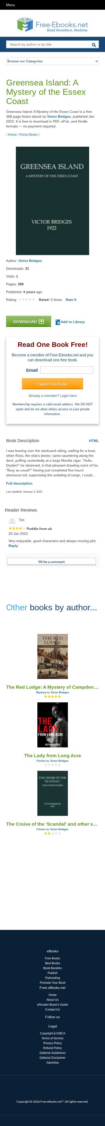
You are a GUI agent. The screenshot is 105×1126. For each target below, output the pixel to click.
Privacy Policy (52, 1043)
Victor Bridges (59, 116)
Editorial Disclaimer (52, 1057)
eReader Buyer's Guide (52, 1004)
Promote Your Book (52, 982)
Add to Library (72, 322)
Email (32, 370)
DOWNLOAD (25, 321)
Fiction (41, 760)
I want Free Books (53, 384)
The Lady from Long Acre (52, 755)
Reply (13, 546)
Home (53, 995)
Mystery (41, 692)
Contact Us (52, 1009)
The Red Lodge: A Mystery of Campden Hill (52, 687)
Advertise (52, 1062)
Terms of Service (52, 1038)
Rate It (71, 300)
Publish (53, 973)
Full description (19, 483)
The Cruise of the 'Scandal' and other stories (52, 824)
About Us (52, 1000)
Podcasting (52, 978)
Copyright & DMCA (52, 1033)
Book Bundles (52, 968)
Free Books (52, 958)
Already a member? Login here (53, 396)
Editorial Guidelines (53, 1053)
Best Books (52, 963)
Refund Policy (52, 1048)
